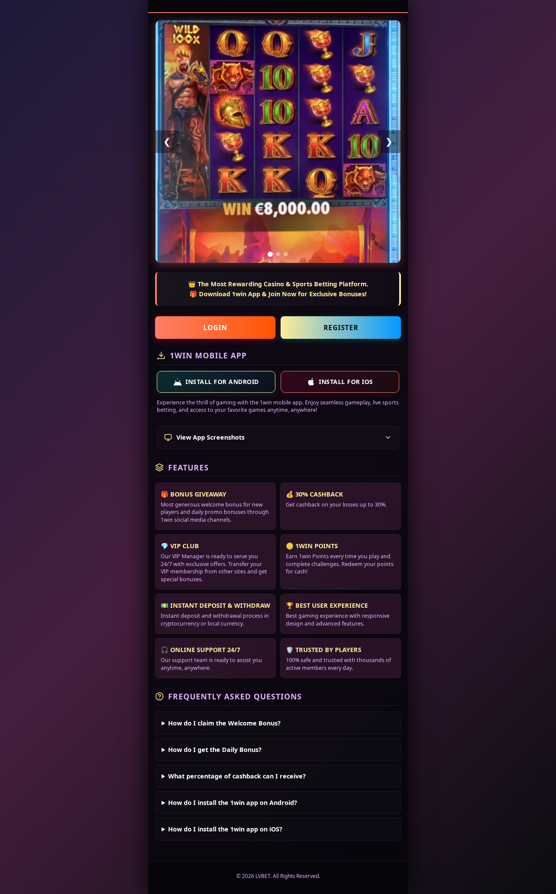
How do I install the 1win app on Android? (232, 802)
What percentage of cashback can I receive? (237, 776)
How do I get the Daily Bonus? (214, 749)
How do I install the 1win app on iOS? (225, 829)
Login (215, 327)
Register (341, 327)
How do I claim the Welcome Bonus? (224, 723)
